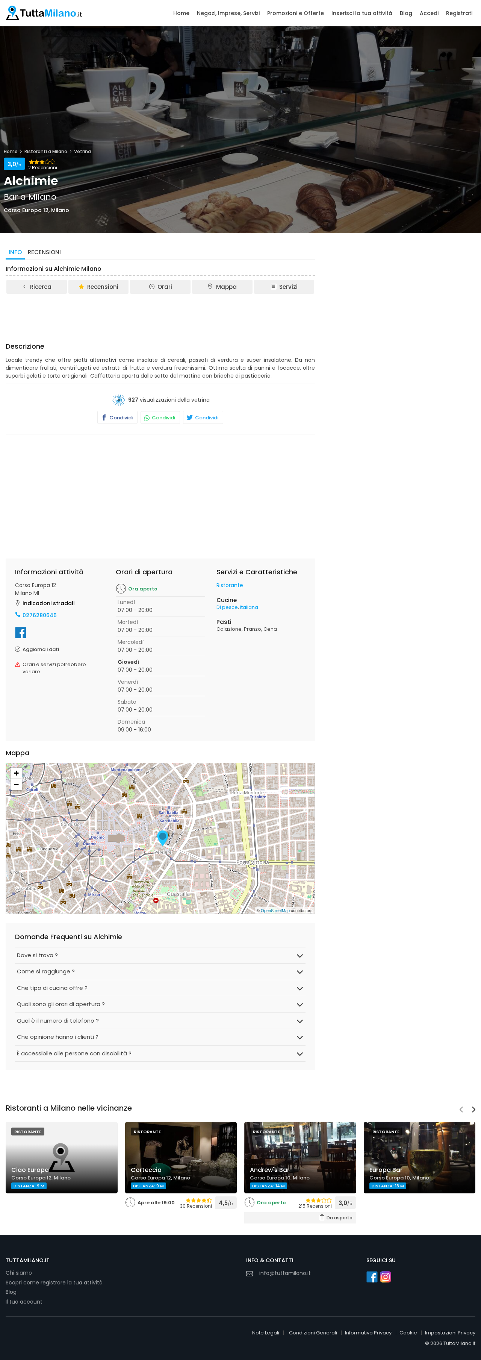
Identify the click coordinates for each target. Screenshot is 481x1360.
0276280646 (40, 615)
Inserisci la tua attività (361, 13)
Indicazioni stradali (48, 603)
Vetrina (82, 151)
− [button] (16, 784)
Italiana (249, 607)
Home (181, 13)
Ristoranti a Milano (45, 151)
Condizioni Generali (313, 1332)
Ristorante (229, 585)
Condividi (120, 417)
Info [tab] (15, 252)
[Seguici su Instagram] (385, 1277)
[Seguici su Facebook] (372, 1277)
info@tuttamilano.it (285, 1273)
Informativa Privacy (368, 1332)
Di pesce (227, 607)
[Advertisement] (160, 315)
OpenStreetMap (275, 910)
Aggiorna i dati (41, 649)
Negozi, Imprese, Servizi (228, 13)
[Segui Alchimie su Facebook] (20, 632)
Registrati (459, 13)
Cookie (408, 1332)
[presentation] (461, 1110)
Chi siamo (19, 1272)
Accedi (429, 13)
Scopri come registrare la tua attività (54, 1282)
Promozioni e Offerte (295, 13)
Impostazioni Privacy (450, 1332)
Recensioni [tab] (44, 252)
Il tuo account (24, 1301)
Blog (406, 13)
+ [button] (16, 773)
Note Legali (265, 1332)
